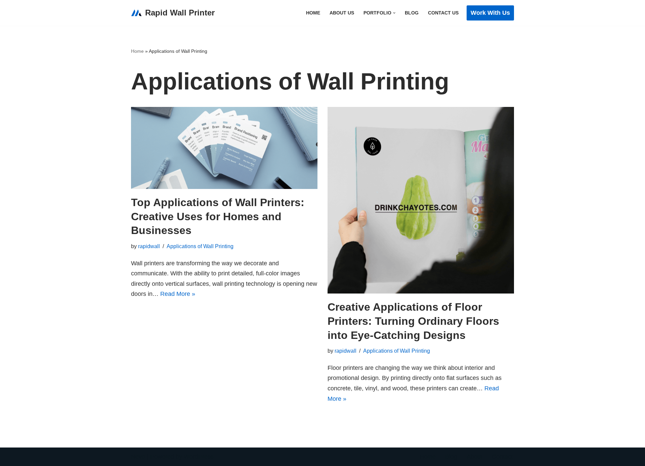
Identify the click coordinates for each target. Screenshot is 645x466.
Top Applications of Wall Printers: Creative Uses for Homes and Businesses (217, 216)
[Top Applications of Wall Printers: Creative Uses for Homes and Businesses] (224, 148)
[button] (394, 13)
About (474, 456)
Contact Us (443, 12)
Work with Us (490, 12)
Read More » (177, 293)
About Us (342, 12)
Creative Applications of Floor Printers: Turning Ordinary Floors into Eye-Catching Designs (413, 321)
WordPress (199, 456)
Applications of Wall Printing (200, 246)
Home (313, 12)
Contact (502, 456)
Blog (412, 12)
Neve (138, 456)
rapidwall (149, 246)
